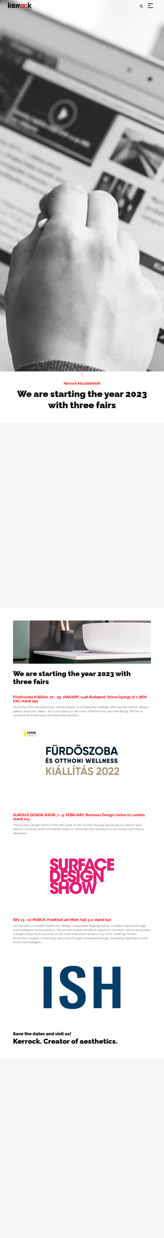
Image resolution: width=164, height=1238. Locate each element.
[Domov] (20, 3)
